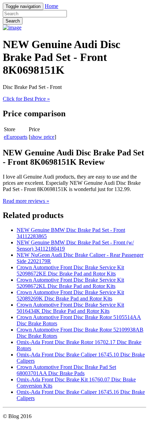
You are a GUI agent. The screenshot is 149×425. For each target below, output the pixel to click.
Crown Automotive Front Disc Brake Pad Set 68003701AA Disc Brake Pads (66, 370)
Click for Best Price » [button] (26, 99)
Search (13, 21)
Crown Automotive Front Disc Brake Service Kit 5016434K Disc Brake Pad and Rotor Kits (70, 308)
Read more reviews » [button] (26, 201)
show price (42, 137)
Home (51, 6)
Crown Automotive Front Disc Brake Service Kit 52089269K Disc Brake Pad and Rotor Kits (70, 295)
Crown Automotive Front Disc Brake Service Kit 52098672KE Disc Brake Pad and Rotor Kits (70, 270)
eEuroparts (15, 137)
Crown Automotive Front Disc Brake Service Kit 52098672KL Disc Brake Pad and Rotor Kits (70, 283)
